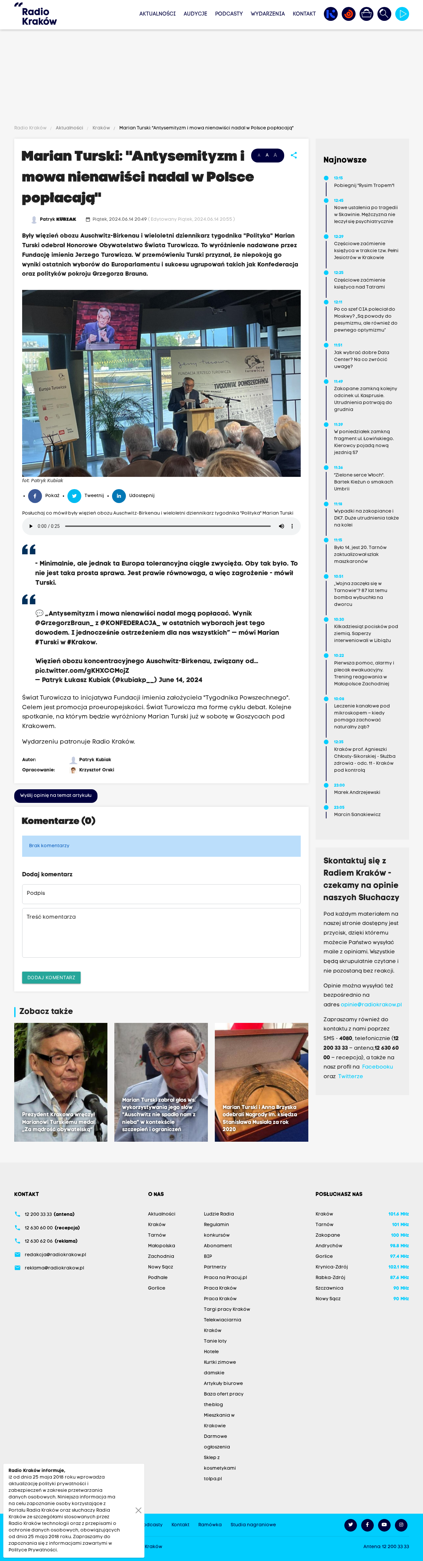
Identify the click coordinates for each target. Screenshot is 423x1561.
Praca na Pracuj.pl (225, 1277)
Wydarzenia (268, 14)
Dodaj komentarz (51, 977)
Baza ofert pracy (224, 1394)
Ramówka (210, 1525)
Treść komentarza (51, 917)
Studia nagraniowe (253, 1525)
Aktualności (157, 14)
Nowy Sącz (160, 1267)
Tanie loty (215, 1341)
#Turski (47, 642)
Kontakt (304, 14)
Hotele (211, 1352)
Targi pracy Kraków (227, 1309)
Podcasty (229, 14)
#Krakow (81, 642)
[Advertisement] (211, 78)
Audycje (195, 14)
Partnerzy (215, 1267)
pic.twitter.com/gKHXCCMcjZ (82, 671)
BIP (208, 1256)
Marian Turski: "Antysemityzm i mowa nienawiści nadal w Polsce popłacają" (205, 128)
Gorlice (156, 1288)
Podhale (158, 1277)
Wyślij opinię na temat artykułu (56, 795)
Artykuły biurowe (223, 1383)
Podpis (36, 893)
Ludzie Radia (219, 1214)
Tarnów (157, 1235)
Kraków (101, 128)
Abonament (218, 1246)
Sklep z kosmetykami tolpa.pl (220, 1468)
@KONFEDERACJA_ (130, 623)
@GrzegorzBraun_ (64, 623)
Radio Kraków (31, 128)
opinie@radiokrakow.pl (371, 1005)
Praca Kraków (220, 1288)
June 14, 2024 (181, 680)
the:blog (213, 1404)
